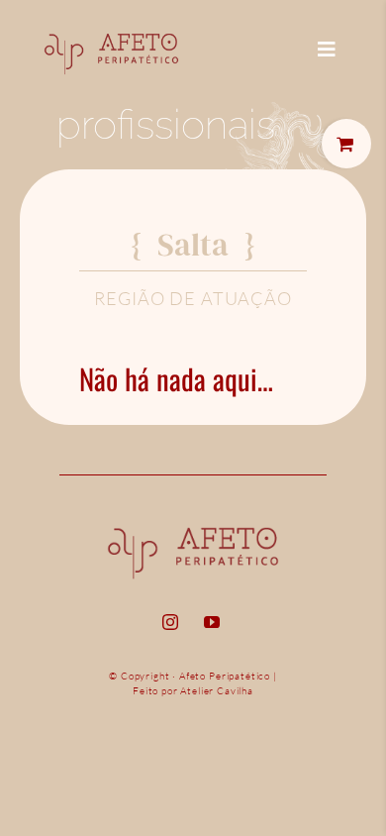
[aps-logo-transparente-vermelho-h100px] (111, 26)
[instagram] (170, 622)
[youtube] (212, 622)
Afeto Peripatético (224, 676)
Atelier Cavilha (216, 690)
